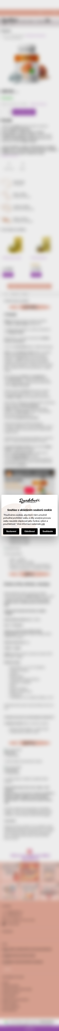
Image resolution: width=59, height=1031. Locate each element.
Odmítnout (29, 531)
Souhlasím (48, 531)
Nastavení (11, 531)
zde (43, 524)
